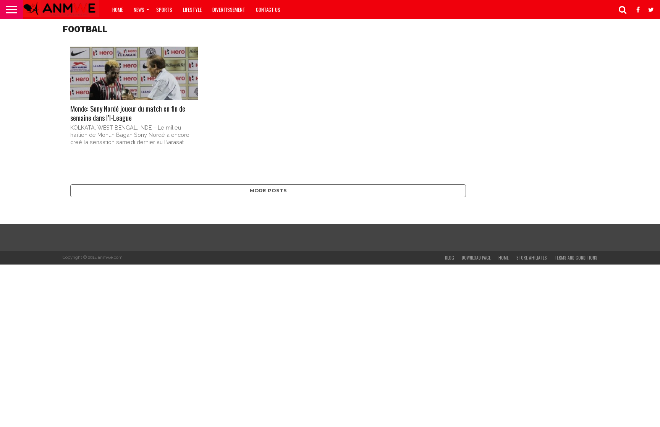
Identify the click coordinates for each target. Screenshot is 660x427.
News (139, 9)
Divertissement (228, 9)
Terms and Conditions (576, 258)
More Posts (268, 190)
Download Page (476, 258)
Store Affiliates (531, 258)
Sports (164, 9)
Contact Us (268, 9)
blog (449, 258)
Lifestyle (192, 9)
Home (117, 9)
